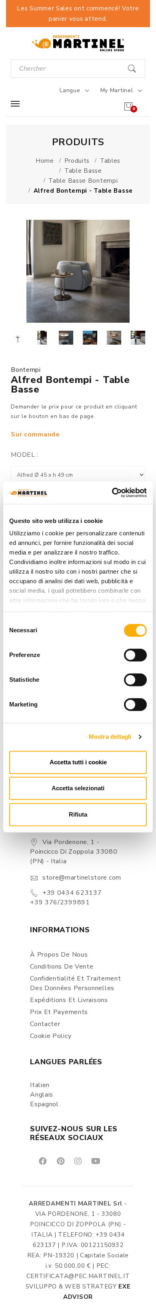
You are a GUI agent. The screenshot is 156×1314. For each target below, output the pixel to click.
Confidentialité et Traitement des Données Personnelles (75, 983)
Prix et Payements (59, 1012)
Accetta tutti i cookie (78, 762)
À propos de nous (59, 954)
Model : (24, 454)
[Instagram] (77, 1160)
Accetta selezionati (78, 788)
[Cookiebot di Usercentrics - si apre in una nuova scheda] (112, 492)
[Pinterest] (60, 1160)
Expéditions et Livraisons (69, 1000)
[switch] (135, 655)
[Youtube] (95, 1160)
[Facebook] (42, 1160)
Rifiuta (78, 814)
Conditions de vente (61, 966)
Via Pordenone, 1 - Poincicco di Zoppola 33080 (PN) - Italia (73, 852)
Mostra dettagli (110, 736)
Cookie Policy (50, 1036)
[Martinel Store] (78, 43)
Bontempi (26, 369)
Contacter (45, 1024)
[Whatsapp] (114, 1160)
